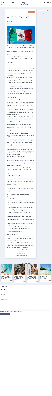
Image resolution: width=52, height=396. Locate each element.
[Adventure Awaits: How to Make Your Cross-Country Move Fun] (32, 268)
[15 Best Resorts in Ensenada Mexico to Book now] (6, 268)
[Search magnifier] (47, 10)
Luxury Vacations (45, 274)
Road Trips (19, 274)
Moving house (32, 274)
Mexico (6, 274)
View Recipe (3, 280)
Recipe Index (15, 20)
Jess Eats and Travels (10, 20)
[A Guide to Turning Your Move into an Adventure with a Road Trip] (19, 268)
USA (18, 20)
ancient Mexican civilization (19, 140)
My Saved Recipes (47, 2)
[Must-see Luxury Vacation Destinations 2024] (45, 268)
